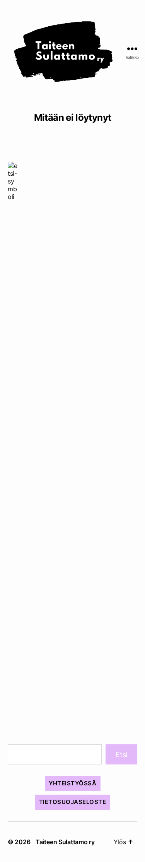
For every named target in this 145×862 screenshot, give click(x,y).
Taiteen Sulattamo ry (65, 842)
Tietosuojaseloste (72, 801)
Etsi (121, 755)
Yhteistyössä (73, 783)
